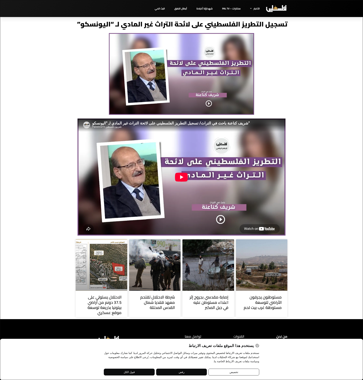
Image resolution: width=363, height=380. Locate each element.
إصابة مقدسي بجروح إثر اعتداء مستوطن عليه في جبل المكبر (209, 302)
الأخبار (257, 8)
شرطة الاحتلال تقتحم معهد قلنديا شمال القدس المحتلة (157, 302)
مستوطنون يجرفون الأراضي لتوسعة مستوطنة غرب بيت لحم (263, 302)
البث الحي (160, 8)
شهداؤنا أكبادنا (204, 8)
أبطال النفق (180, 8)
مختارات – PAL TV (231, 8)
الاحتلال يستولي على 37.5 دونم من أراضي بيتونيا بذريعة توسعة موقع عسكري (105, 304)
